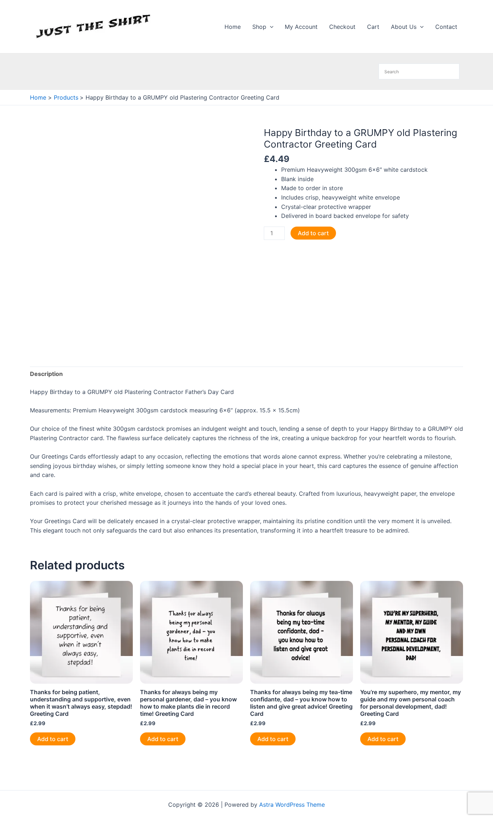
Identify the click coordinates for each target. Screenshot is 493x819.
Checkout (342, 26)
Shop (259, 26)
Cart (373, 26)
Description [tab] (46, 373)
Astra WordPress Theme (292, 804)
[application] (270, 26)
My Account (301, 26)
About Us (403, 26)
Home (232, 26)
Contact (446, 26)
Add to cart (313, 233)
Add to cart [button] (52, 739)
